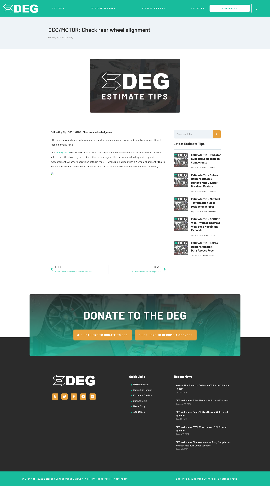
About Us (57, 8)
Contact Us (197, 8)
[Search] (217, 134)
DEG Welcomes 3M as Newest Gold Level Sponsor (202, 400)
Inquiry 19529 (63, 152)
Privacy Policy (119, 478)
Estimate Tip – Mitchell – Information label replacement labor (205, 202)
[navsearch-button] (255, 8)
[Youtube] (83, 396)
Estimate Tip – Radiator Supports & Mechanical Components (206, 158)
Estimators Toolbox (102, 8)
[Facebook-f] (74, 396)
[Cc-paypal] (93, 396)
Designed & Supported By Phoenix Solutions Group (206, 478)
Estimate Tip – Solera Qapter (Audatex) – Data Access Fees (204, 246)
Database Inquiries (152, 8)
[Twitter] (64, 396)
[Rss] (55, 396)
